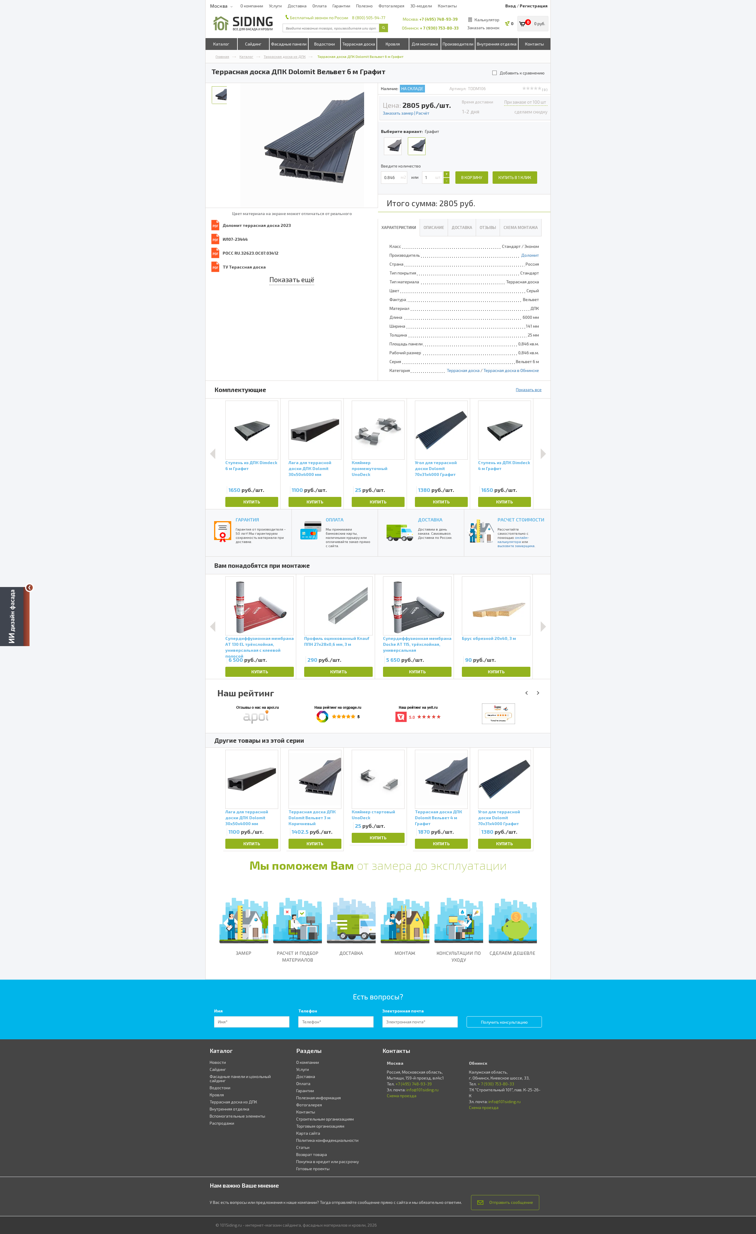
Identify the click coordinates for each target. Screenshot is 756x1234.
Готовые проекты (313, 1168)
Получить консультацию (504, 1022)
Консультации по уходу (458, 956)
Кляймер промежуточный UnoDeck (369, 468)
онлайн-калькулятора (513, 539)
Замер (243, 953)
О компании (251, 5)
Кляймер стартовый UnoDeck (373, 814)
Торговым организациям (320, 1126)
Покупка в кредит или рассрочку (327, 1161)
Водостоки (324, 43)
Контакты (447, 5)
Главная (222, 56)
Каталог (221, 43)
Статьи (302, 1147)
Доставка (297, 5)
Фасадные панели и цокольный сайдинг (240, 1078)
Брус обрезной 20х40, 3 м (489, 638)
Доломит (530, 255)
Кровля (393, 43)
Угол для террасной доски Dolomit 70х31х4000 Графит (436, 468)
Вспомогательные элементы (237, 1115)
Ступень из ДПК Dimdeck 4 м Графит (504, 465)
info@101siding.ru (422, 1089)
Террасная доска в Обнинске (511, 370)
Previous (212, 453)
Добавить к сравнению (522, 73)
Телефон (307, 1010)
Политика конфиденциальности (327, 1140)
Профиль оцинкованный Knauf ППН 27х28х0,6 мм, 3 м (336, 641)
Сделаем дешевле (512, 953)
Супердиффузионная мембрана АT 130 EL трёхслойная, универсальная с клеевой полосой (259, 645)
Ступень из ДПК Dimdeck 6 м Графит (251, 465)
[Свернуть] (29, 587)
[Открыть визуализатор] (15, 616)
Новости (218, 1062)
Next (543, 453)
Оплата (319, 5)
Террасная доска (358, 43)
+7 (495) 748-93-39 (438, 19)
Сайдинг (253, 43)
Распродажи (222, 1123)
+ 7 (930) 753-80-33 (439, 27)
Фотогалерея (391, 5)
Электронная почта (403, 1010)
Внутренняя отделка (497, 43)
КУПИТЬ (251, 501)
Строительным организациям (325, 1118)
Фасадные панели (289, 43)
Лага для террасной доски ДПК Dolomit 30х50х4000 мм (310, 468)
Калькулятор (487, 19)
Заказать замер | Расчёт (406, 113)
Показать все (529, 389)
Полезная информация (318, 1097)
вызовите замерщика (516, 546)
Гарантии (341, 5)
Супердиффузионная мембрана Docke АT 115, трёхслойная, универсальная (417, 644)
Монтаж (405, 953)
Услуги (275, 5)
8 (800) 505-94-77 (368, 17)
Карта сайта (308, 1133)
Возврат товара (311, 1154)
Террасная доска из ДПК (285, 56)
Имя (218, 1010)
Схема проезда (401, 1095)
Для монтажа (425, 43)
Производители (458, 43)
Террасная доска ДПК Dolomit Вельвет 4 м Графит (438, 817)
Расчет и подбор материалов (297, 956)
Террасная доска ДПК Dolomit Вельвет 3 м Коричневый (312, 817)
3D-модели (421, 5)
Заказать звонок (483, 27)
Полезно (364, 5)
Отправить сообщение (511, 1202)
